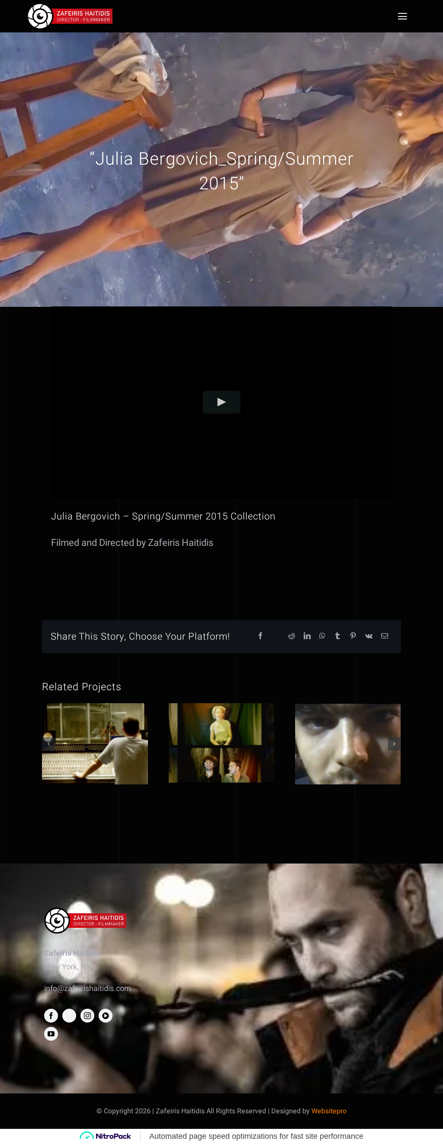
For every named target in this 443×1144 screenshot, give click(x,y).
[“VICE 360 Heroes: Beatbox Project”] (95, 743)
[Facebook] (260, 636)
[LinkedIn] (307, 636)
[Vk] (369, 636)
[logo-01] (69, 6)
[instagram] (87, 1016)
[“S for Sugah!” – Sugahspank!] (221, 743)
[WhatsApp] (322, 636)
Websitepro (329, 1111)
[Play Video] (222, 402)
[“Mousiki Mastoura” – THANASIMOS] (348, 743)
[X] (276, 636)
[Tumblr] (337, 636)
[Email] (384, 636)
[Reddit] (291, 636)
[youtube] (51, 1034)
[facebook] (51, 1016)
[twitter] (69, 1016)
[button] (48, 743)
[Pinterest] (353, 636)
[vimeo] (105, 1016)
